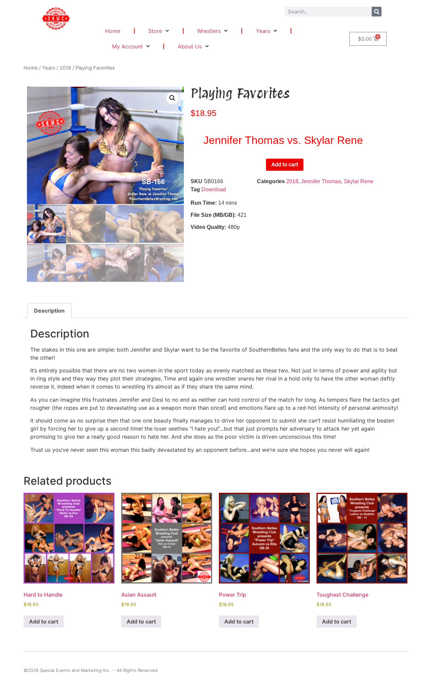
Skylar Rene (358, 181)
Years (263, 31)
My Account (127, 46)
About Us (190, 46)
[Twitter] (405, 670)
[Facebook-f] (393, 670)
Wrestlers (209, 31)
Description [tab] (49, 310)
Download (213, 189)
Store (155, 31)
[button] (172, 98)
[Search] (377, 11)
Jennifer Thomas (321, 181)
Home (112, 31)
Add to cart (284, 164)
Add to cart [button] (43, 621)
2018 (65, 68)
